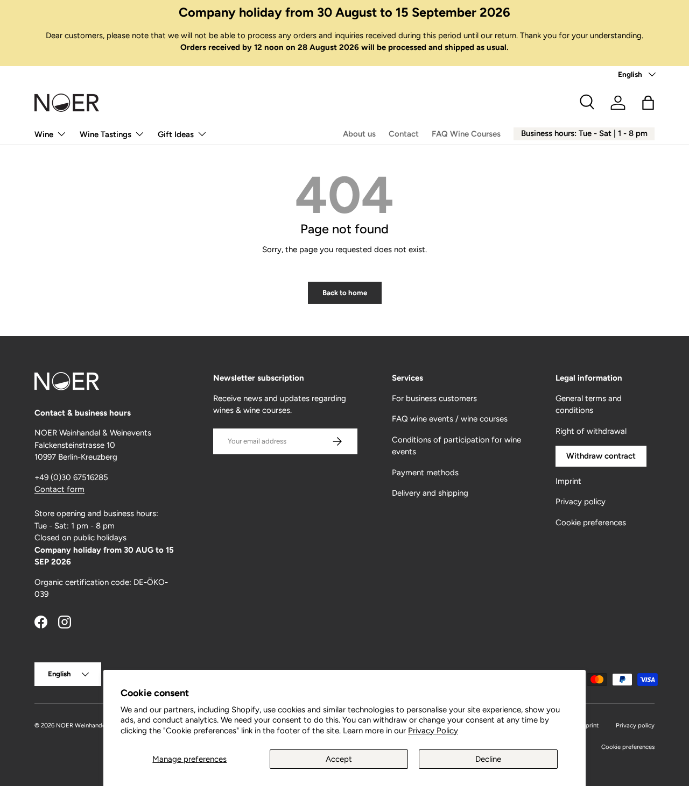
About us (359, 134)
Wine (43, 134)
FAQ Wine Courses (466, 134)
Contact (404, 134)
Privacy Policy (433, 730)
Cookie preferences (591, 522)
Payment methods (425, 472)
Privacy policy (581, 501)
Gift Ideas (176, 134)
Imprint (568, 481)
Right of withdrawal (591, 431)
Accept (339, 759)
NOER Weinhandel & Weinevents (100, 725)
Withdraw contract (601, 456)
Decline (488, 759)
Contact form (59, 489)
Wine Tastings (105, 134)
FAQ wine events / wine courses (450, 419)
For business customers (434, 398)
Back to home (344, 292)
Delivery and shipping (430, 493)
